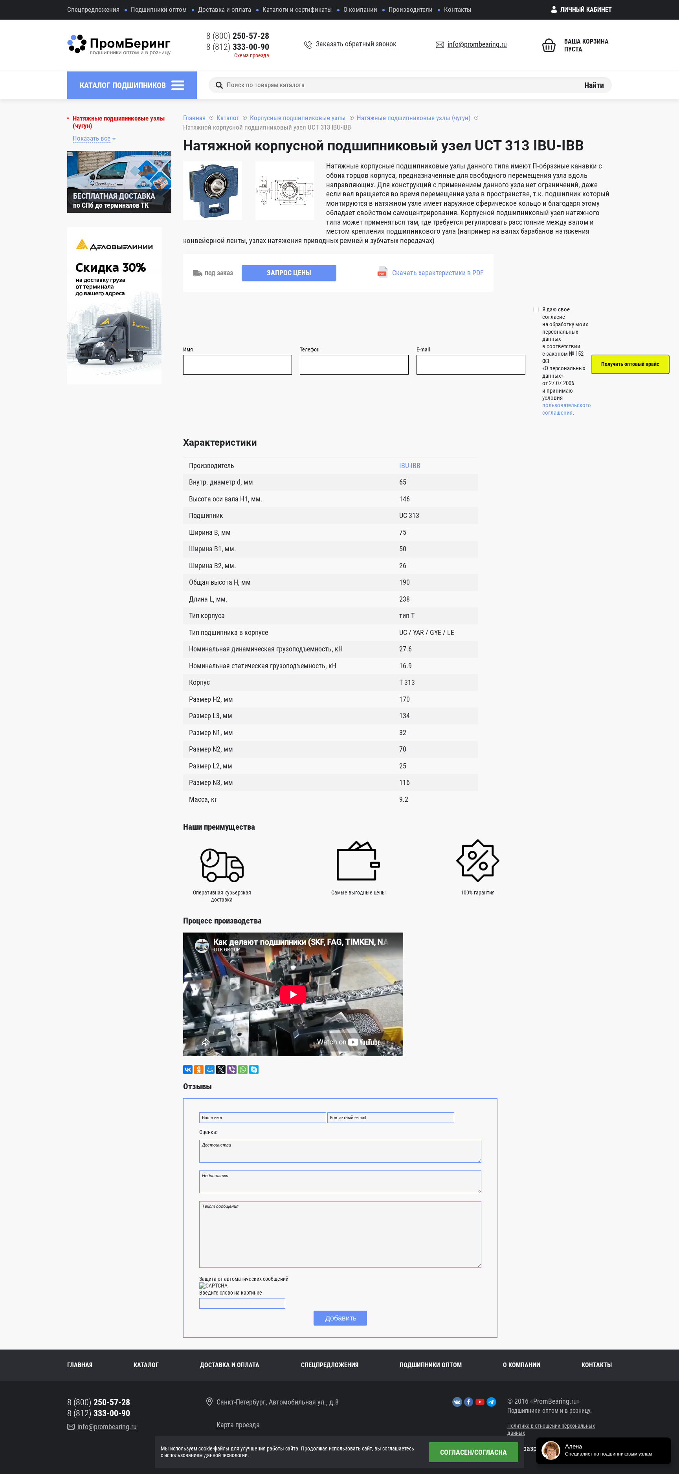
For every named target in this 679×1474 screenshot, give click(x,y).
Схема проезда (251, 55)
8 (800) (237, 36)
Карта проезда (238, 1425)
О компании (360, 9)
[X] (221, 1069)
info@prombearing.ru (477, 44)
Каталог (228, 118)
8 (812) (237, 47)
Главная (194, 118)
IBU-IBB (409, 465)
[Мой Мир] (210, 1069)
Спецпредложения (93, 9)
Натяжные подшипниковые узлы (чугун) (119, 122)
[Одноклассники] (199, 1069)
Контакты (458, 9)
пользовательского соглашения (566, 409)
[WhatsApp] (243, 1069)
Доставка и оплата (224, 9)
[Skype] (254, 1069)
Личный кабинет (586, 9)
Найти (594, 85)
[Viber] (232, 1069)
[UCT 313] (212, 192)
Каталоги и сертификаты (297, 9)
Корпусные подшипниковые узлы (298, 118)
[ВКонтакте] (188, 1069)
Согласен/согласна (473, 1452)
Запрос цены (289, 273)
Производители (411, 9)
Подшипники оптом (159, 9)
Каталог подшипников (123, 85)
